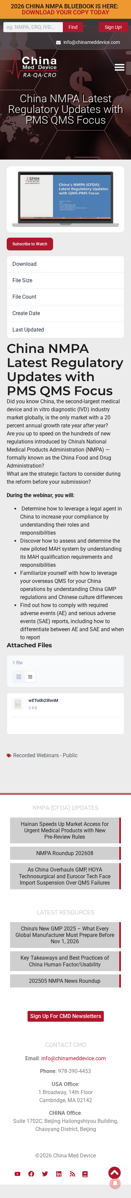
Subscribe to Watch (29, 244)
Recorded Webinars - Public (45, 755)
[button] (120, 67)
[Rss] (73, 1174)
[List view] (30, 676)
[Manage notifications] (115, 1183)
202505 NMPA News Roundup (64, 981)
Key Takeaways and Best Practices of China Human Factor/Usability (64, 961)
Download (108, 725)
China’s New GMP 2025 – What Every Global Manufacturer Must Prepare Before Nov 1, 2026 (64, 935)
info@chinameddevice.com (73, 1058)
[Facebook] (31, 1174)
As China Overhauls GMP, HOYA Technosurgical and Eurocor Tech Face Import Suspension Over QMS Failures (65, 876)
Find (73, 27)
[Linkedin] (59, 1174)
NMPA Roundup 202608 (64, 853)
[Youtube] (17, 1174)
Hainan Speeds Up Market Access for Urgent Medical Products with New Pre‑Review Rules (64, 830)
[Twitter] (45, 1174)
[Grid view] (18, 676)
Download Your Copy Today (65, 12)
